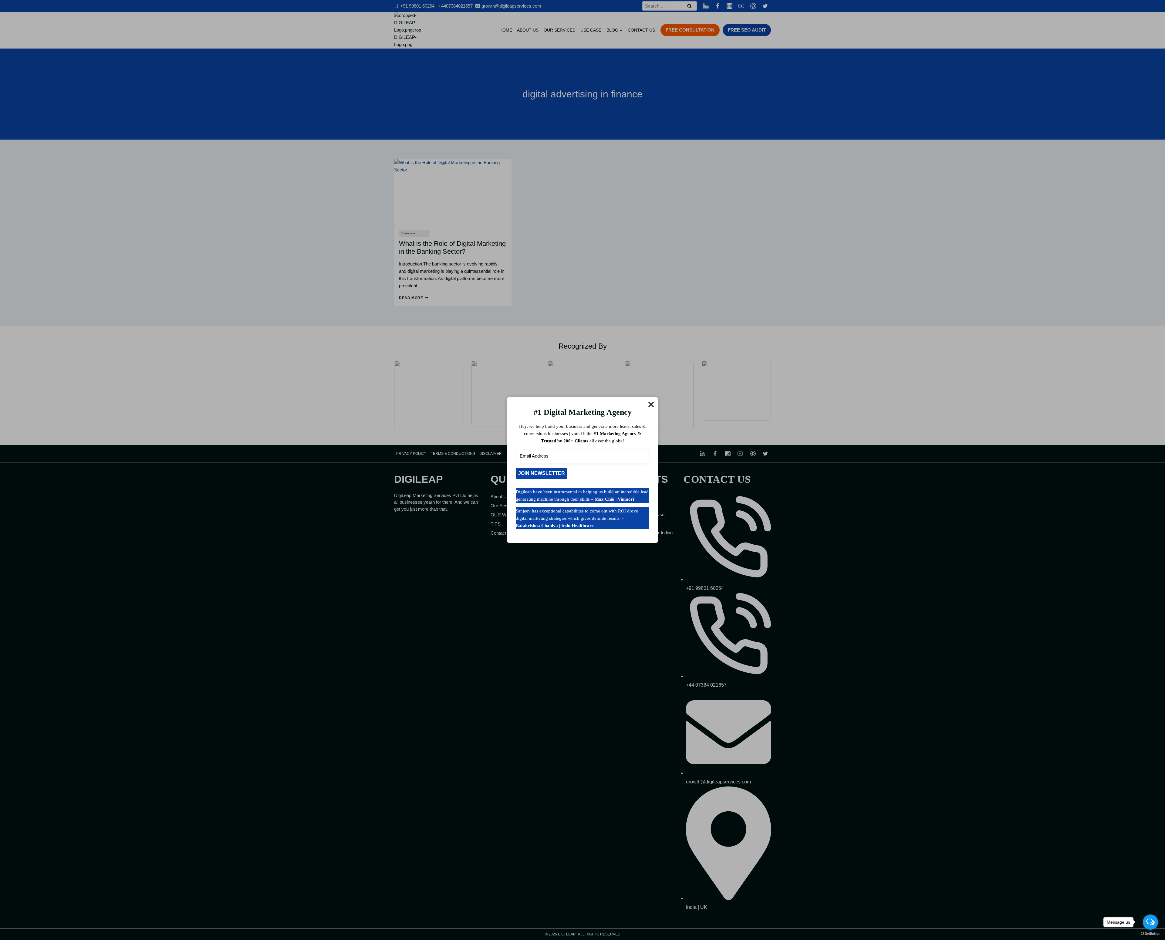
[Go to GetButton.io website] (1150, 934)
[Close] (651, 404)
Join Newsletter (541, 473)
